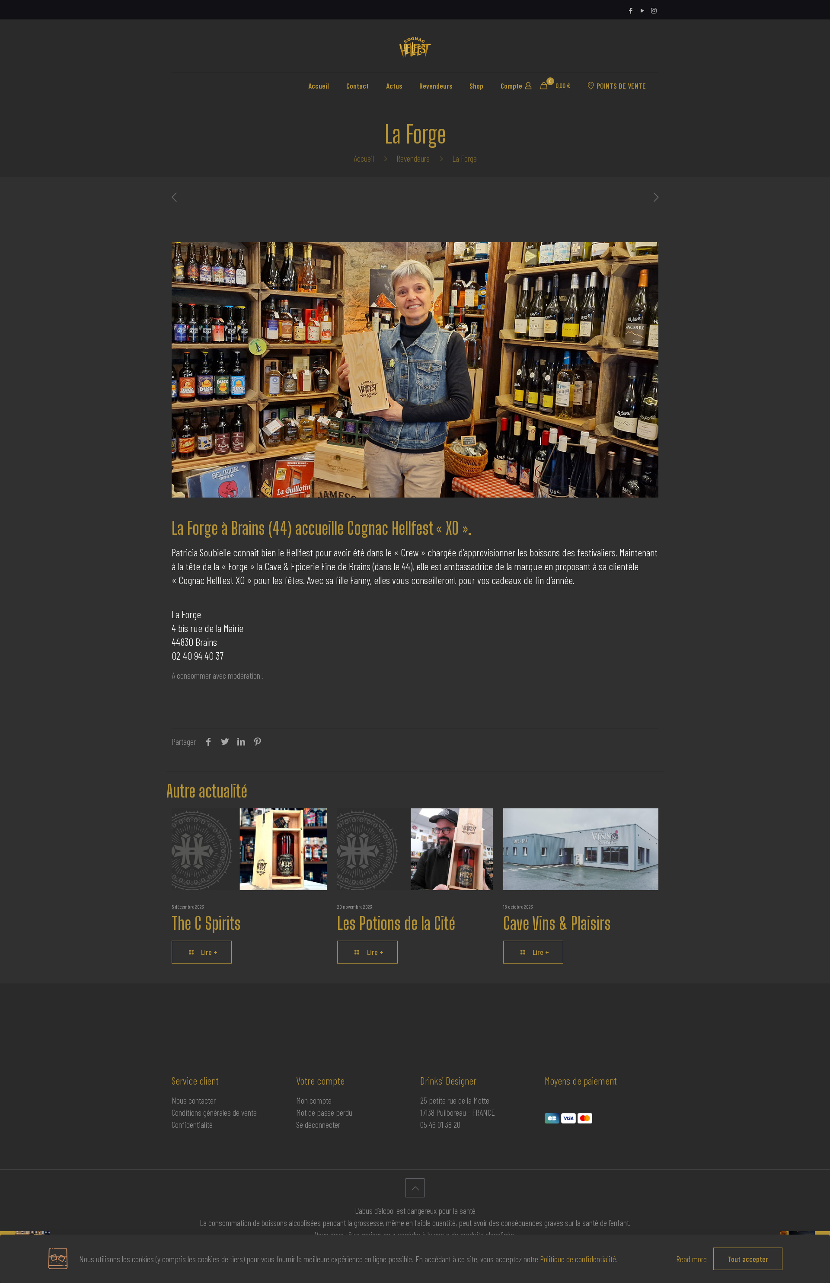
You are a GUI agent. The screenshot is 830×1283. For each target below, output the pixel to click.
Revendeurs (413, 158)
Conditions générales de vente (214, 1112)
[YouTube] (642, 10)
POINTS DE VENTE (621, 85)
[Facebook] (630, 10)
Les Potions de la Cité (396, 923)
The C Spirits (206, 923)
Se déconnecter (318, 1124)
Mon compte (314, 1100)
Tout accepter (748, 1259)
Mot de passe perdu (324, 1112)
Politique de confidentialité (578, 1259)
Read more (691, 1259)
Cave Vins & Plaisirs (557, 923)
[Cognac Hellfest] (415, 45)
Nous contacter (194, 1100)
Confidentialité (192, 1124)
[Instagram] (653, 10)
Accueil (364, 158)
